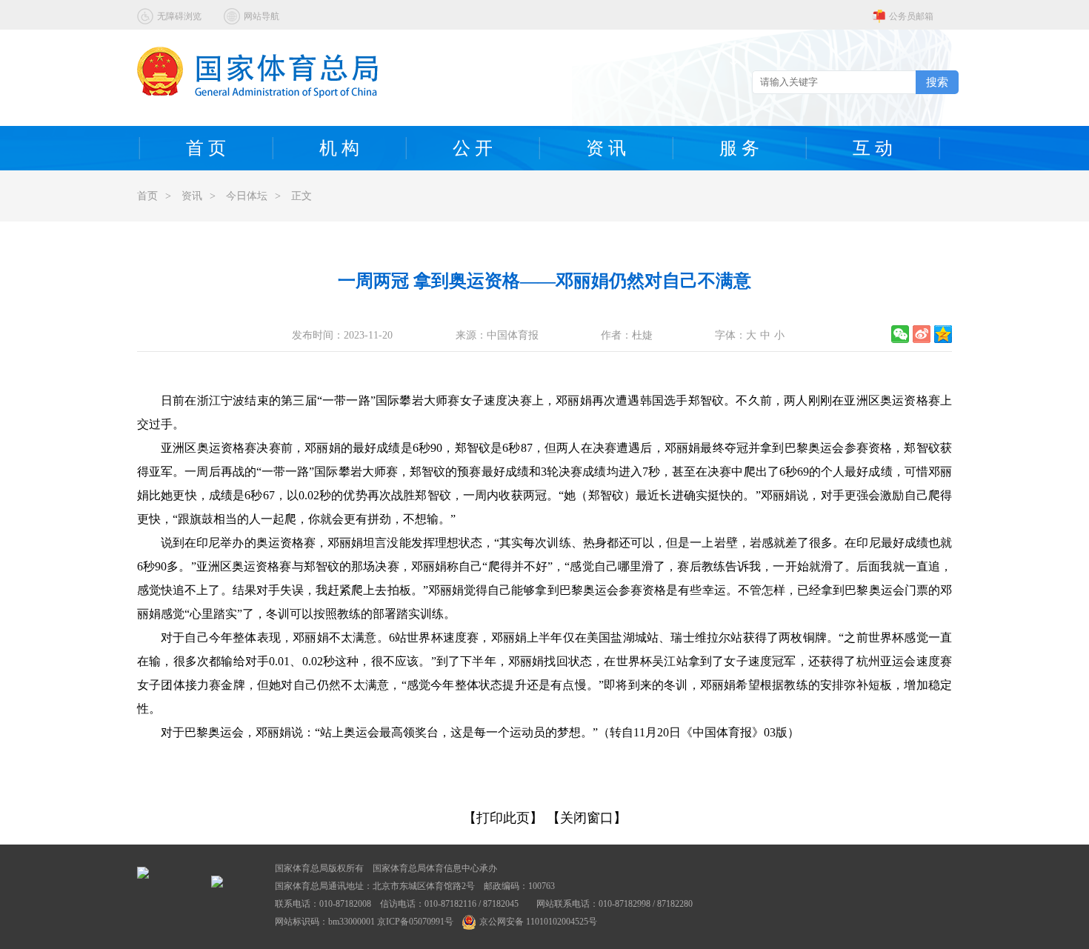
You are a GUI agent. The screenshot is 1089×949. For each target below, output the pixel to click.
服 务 (739, 148)
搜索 (937, 82)
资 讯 (606, 148)
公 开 (473, 148)
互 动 (873, 148)
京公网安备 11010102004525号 (538, 921)
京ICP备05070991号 (415, 921)
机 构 (339, 148)
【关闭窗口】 (587, 817)
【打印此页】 (503, 817)
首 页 (206, 148)
